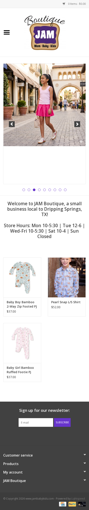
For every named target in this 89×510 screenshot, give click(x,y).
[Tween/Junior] (44, 105)
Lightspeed (78, 498)
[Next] (77, 124)
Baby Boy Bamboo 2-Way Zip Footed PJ (22, 304)
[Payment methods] (62, 504)
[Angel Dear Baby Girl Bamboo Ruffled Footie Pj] (22, 343)
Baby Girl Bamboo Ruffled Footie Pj (20, 370)
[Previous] (12, 124)
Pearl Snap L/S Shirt (66, 302)
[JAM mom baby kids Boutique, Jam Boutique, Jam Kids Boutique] (51, 32)
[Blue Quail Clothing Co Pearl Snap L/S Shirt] (67, 277)
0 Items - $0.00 (76, 4)
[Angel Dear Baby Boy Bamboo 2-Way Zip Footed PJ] (22, 277)
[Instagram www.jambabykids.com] (48, 435)
